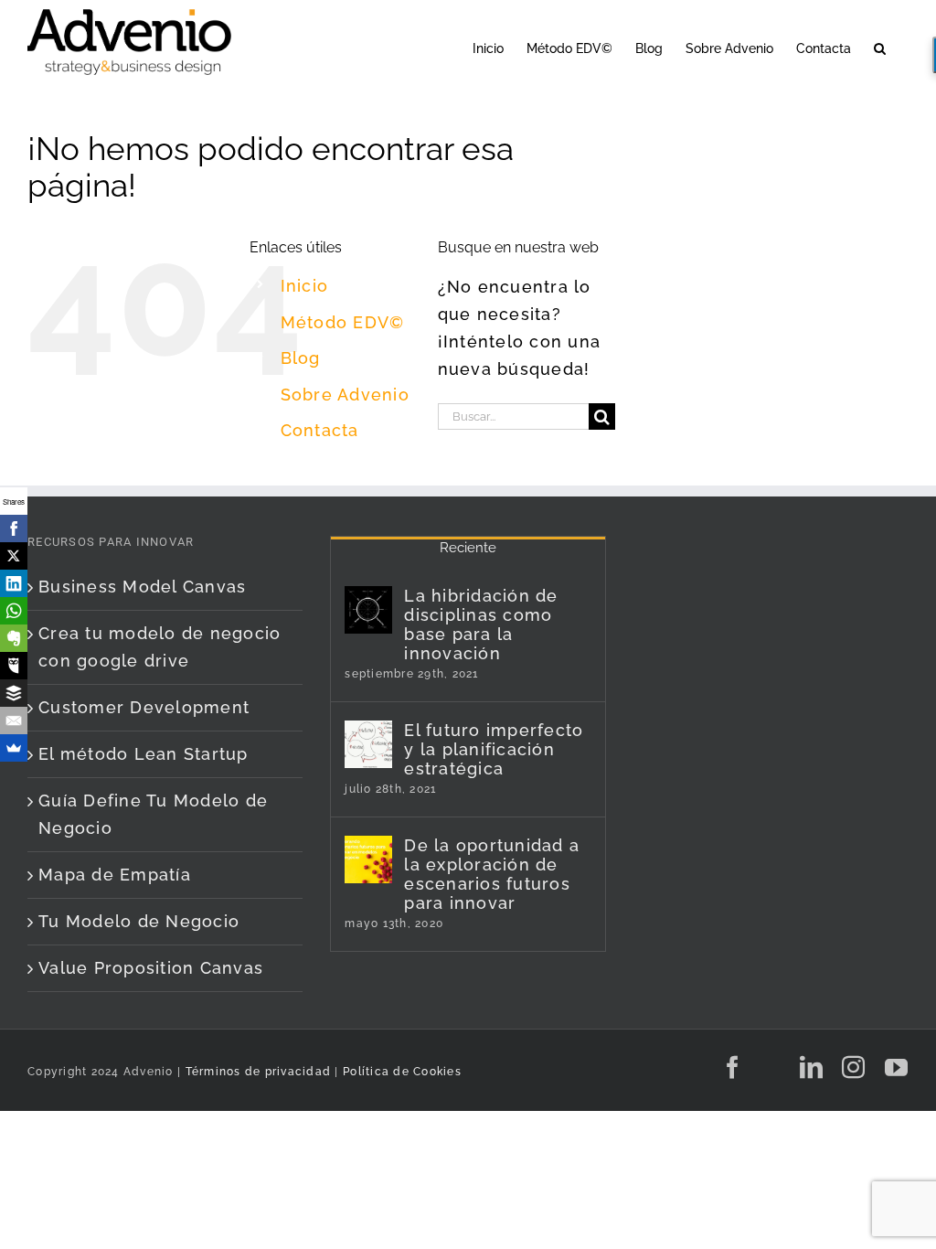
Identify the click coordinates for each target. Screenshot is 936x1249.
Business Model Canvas (142, 586)
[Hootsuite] (13, 665)
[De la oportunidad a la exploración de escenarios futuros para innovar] (368, 859)
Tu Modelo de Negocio (138, 921)
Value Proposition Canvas (150, 967)
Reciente (468, 547)
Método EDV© (343, 322)
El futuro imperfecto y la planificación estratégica (493, 749)
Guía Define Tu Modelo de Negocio (153, 814)
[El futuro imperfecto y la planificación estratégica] (368, 744)
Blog (301, 358)
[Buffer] (13, 693)
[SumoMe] (13, 748)
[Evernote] (13, 638)
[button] (880, 47)
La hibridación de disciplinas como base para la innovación (481, 624)
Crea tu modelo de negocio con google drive (160, 647)
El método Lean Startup (143, 753)
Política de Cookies (402, 1071)
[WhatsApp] (13, 610)
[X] (13, 556)
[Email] (13, 720)
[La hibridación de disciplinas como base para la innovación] (368, 610)
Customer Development (144, 707)
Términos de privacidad (256, 1071)
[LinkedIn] (13, 583)
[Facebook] (13, 528)
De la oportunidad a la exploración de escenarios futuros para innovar (492, 874)
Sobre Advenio (345, 394)
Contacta (320, 430)
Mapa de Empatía (114, 874)
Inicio (305, 285)
